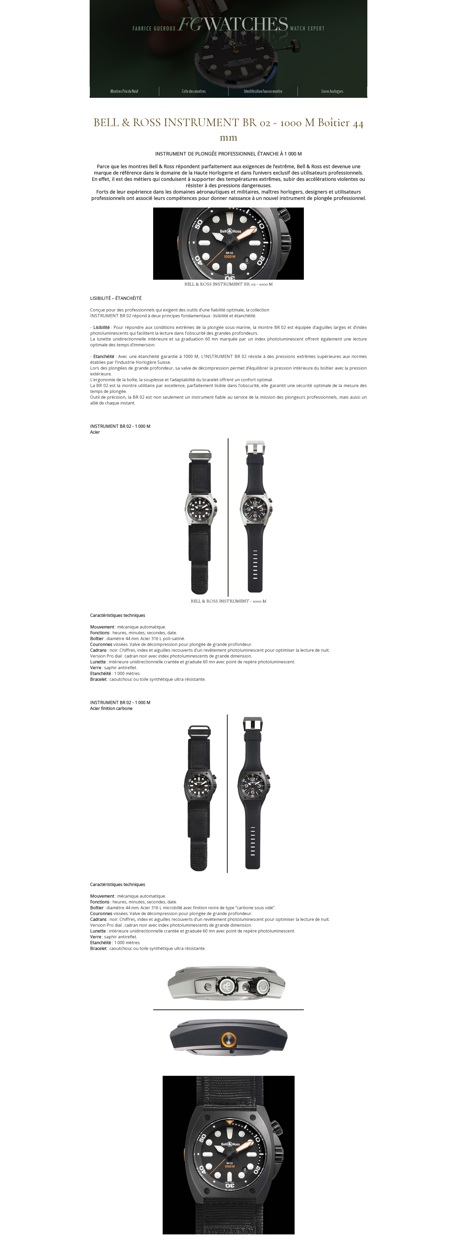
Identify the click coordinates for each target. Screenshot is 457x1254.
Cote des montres (194, 91)
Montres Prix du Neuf (124, 91)
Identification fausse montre (263, 91)
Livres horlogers (332, 91)
